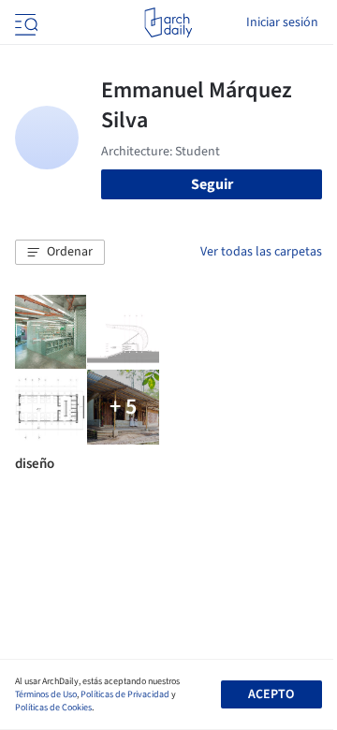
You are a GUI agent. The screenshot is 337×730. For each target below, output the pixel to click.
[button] (60, 253)
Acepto (271, 694)
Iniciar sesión (282, 22)
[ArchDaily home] (168, 22)
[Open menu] (24, 22)
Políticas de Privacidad (125, 694)
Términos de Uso (46, 694)
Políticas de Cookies (53, 707)
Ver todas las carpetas (261, 251)
